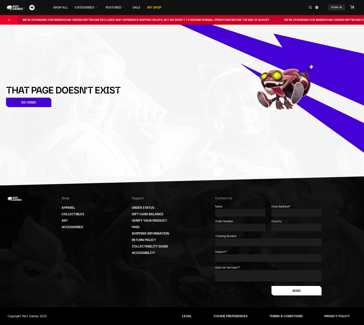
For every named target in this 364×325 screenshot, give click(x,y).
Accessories (72, 227)
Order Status (143, 208)
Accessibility (143, 253)
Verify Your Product (149, 220)
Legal (187, 316)
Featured (113, 7)
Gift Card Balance (147, 214)
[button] (354, 7)
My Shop (154, 7)
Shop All (60, 7)
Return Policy (144, 240)
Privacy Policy (337, 316)
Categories (84, 7)
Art (65, 220)
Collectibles (73, 214)
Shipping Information (150, 233)
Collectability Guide (150, 246)
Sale (136, 7)
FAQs (136, 227)
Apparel (68, 208)
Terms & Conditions (286, 316)
